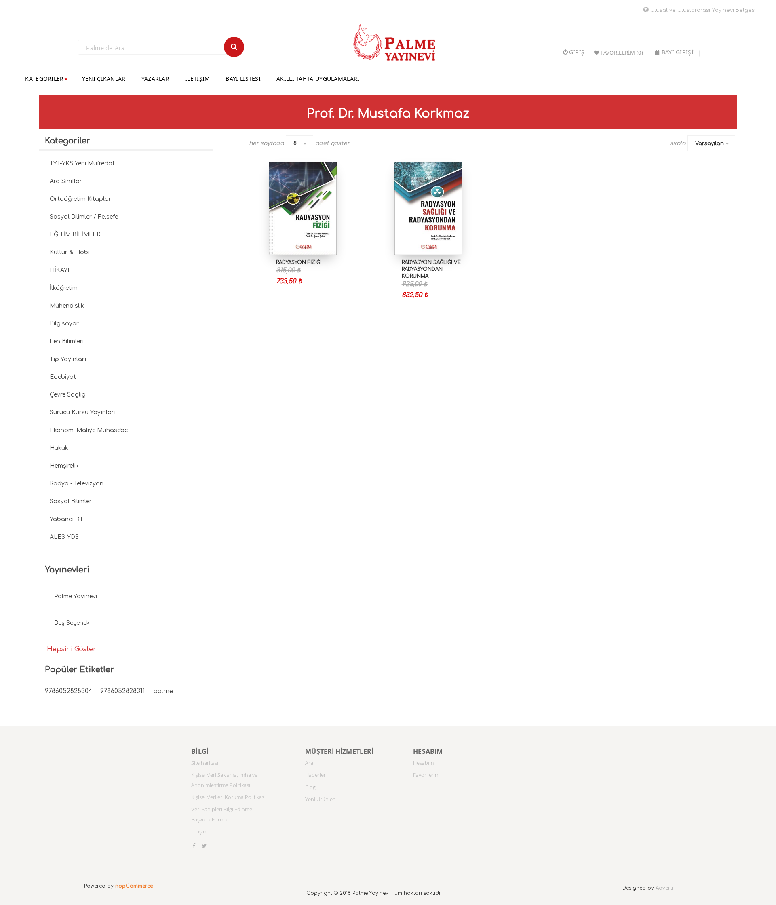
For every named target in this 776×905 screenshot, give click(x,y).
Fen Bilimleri (67, 341)
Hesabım (423, 762)
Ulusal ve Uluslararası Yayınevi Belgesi (702, 10)
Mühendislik (67, 306)
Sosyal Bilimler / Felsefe (84, 217)
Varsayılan (709, 143)
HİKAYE (61, 270)
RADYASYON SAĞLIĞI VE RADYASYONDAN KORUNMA (431, 269)
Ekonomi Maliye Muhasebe (89, 430)
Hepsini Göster (71, 649)
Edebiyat (63, 377)
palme (163, 691)
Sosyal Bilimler (71, 501)
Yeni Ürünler (320, 799)
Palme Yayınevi (75, 596)
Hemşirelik (64, 466)
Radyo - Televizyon (76, 484)
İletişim (199, 831)
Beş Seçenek (72, 623)
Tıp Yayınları (68, 359)
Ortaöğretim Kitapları (81, 199)
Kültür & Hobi (69, 252)
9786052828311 (122, 691)
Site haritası (204, 762)
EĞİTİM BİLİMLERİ (76, 235)
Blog (310, 787)
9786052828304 (68, 691)
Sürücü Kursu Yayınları (83, 412)
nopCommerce (134, 886)
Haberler (315, 774)
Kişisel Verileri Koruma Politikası (228, 797)
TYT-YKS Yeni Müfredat (82, 163)
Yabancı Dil (66, 519)
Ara (309, 762)
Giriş (576, 52)
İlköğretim (64, 288)
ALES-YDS (64, 537)
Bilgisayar (64, 324)
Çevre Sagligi (68, 395)
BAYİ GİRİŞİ (678, 52)
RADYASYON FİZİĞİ (298, 262)
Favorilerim (426, 774)
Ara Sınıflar (66, 181)
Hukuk (59, 448)
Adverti (664, 888)
